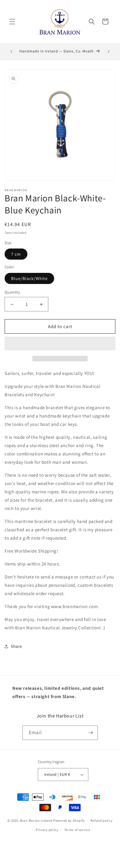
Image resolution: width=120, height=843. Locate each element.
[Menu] (12, 21)
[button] (60, 344)
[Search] (91, 21)
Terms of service (77, 830)
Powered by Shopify (69, 820)
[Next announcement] (108, 51)
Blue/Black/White (29, 278)
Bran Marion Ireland (36, 820)
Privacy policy (47, 830)
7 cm (16, 254)
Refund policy (101, 820)
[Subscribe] (91, 733)
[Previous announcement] (11, 51)
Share (16, 646)
